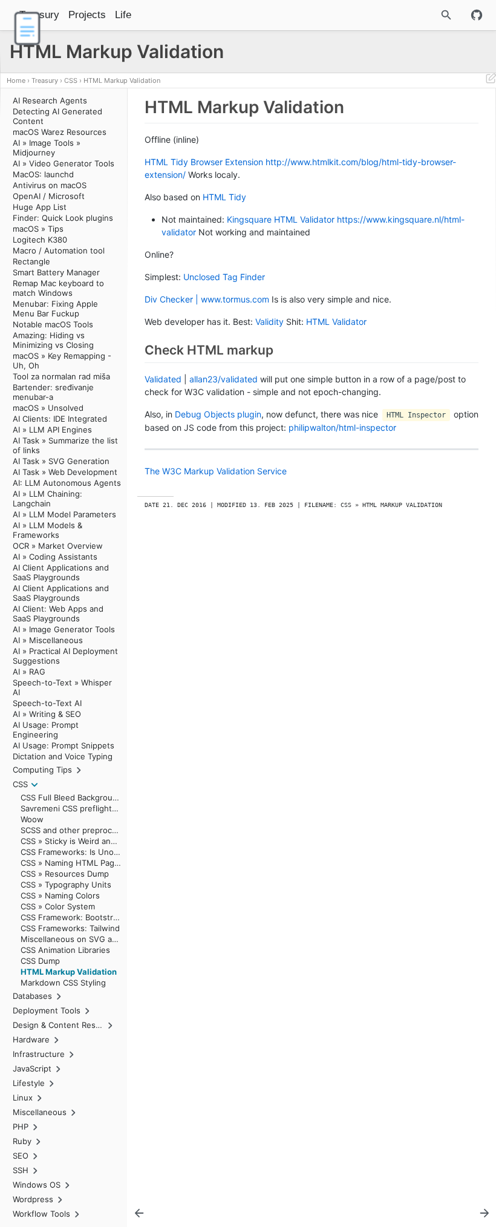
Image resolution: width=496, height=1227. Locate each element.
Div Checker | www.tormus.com (207, 299)
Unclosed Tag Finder (224, 277)
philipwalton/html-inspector (342, 427)
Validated (163, 379)
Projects (87, 15)
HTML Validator (336, 321)
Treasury (44, 80)
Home (16, 80)
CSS (70, 80)
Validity (269, 321)
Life (123, 15)
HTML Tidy (224, 197)
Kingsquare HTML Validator (280, 219)
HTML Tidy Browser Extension (204, 162)
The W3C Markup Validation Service (216, 471)
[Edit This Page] (490, 80)
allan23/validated (223, 379)
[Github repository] (476, 15)
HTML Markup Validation (121, 80)
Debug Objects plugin (218, 414)
